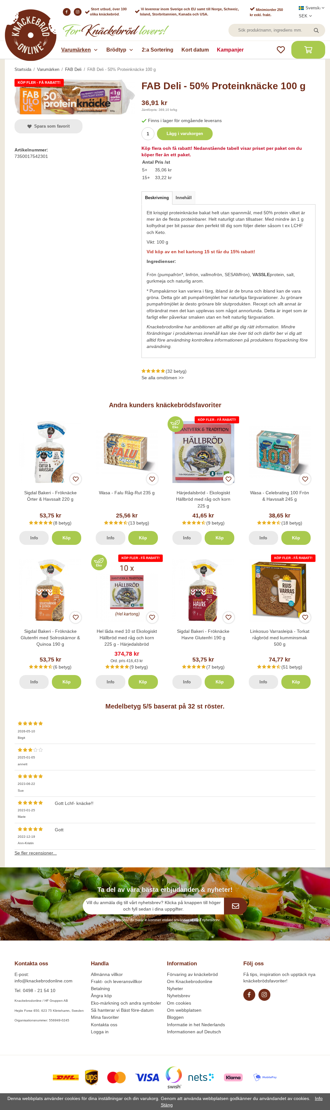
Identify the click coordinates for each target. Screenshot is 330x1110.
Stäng (167, 1104)
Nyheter (175, 988)
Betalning (100, 988)
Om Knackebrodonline (189, 981)
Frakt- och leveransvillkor (116, 981)
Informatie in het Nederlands (196, 1024)
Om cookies (179, 1003)
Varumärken (76, 50)
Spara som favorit (51, 126)
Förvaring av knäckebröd (192, 974)
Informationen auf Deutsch (194, 1031)
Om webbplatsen (184, 1010)
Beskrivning (157, 197)
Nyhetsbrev (178, 995)
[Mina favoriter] (281, 50)
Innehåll (184, 197)
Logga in (100, 1031)
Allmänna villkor (107, 974)
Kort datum (195, 50)
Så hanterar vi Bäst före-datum (122, 1010)
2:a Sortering (157, 50)
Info (34, 538)
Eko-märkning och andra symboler (126, 1003)
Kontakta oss (104, 1024)
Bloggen (175, 1017)
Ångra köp (101, 995)
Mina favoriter (105, 1017)
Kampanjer (230, 50)
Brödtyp (116, 50)
